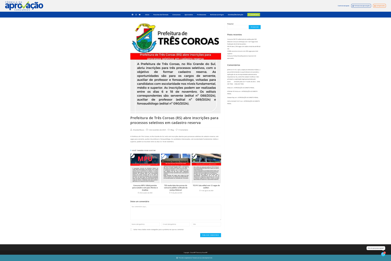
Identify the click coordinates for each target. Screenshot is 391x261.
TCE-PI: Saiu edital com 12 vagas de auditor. (206, 186)
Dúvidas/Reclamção (235, 15)
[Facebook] (132, 14)
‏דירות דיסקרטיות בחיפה (233, 101)
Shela (229, 88)
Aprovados (189, 15)
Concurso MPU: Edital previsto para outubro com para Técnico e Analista (145, 187)
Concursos (176, 15)
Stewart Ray (230, 97)
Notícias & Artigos (217, 15)
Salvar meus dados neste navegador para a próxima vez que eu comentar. (158, 229)
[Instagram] (136, 14)
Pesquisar (230, 24)
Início (147, 15)
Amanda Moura (138, 130)
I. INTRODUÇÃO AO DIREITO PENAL (243, 88)
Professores (201, 15)
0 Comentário (183, 130)
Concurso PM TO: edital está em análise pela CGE (242, 39)
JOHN (229, 70)
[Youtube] (139, 14)
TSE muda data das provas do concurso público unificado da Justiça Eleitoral (175, 187)
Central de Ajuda (343, 6)
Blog (172, 130)
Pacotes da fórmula (160, 15)
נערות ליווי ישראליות (232, 91)
